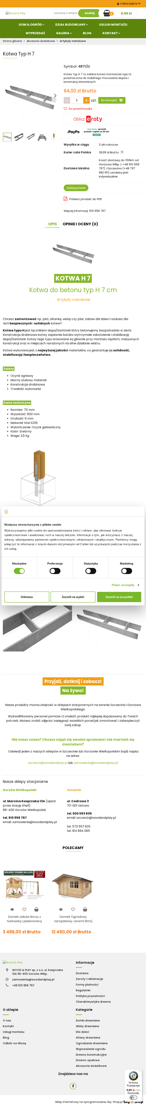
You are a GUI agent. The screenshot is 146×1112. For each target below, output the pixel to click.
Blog (87, 33)
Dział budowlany (70, 24)
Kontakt (110, 33)
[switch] (55, 571)
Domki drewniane (88, 1020)
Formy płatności (87, 985)
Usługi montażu (13, 1032)
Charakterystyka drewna (93, 1002)
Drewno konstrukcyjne (91, 1055)
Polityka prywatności (90, 996)
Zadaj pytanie (76, 188)
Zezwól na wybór (73, 597)
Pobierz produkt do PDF (85, 199)
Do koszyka (109, 100)
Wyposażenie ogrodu (91, 1049)
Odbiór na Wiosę (14, 1043)
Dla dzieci (82, 1032)
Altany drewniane (88, 1037)
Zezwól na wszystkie (119, 597)
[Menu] (140, 1071)
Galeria (63, 33)
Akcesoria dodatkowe (91, 1066)
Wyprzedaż (35, 33)
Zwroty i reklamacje (89, 979)
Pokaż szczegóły (123, 585)
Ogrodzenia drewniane (92, 1043)
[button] (85, 962)
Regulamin (83, 990)
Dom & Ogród (30, 24)
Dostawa (82, 973)
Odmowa (27, 597)
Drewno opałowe (88, 1060)
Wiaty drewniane (87, 1026)
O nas (7, 1020)
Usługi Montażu (113, 24)
